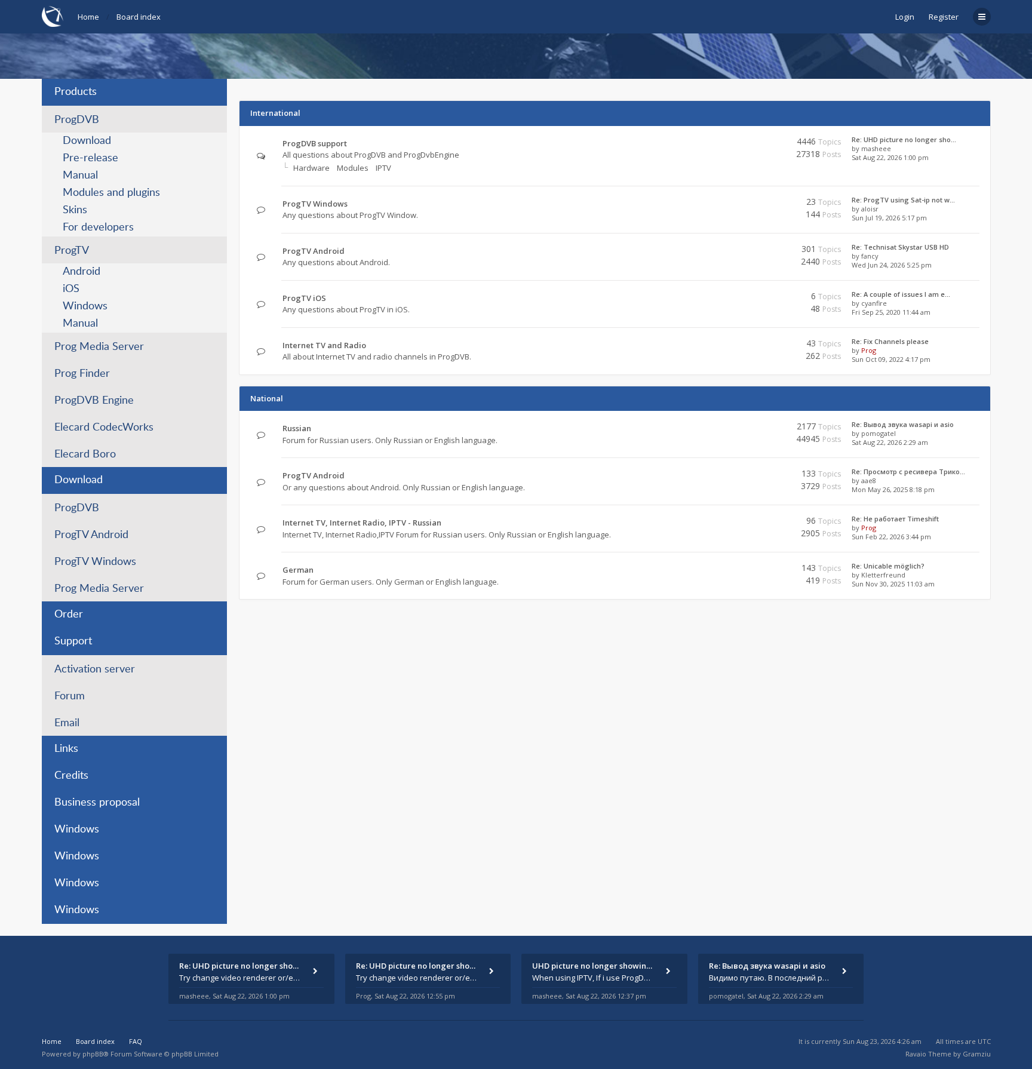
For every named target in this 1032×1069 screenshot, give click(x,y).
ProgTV (71, 250)
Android (81, 271)
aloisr (870, 208)
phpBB (92, 1053)
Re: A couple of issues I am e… (901, 294)
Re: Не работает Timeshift (895, 518)
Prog (868, 350)
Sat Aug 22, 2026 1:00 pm (890, 157)
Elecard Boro (85, 454)
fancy (870, 255)
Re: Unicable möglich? (888, 565)
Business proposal (97, 802)
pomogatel (878, 433)
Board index (138, 16)
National (266, 398)
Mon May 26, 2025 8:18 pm (893, 489)
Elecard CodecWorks (103, 427)
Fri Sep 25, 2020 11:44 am (891, 312)
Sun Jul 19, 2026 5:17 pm (889, 217)
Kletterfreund (883, 574)
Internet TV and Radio (324, 345)
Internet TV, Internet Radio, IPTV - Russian (361, 522)
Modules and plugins (111, 193)
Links (66, 749)
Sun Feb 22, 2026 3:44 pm (891, 536)
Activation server (94, 669)
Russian (296, 428)
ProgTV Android (91, 535)
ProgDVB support (314, 143)
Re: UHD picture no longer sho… (904, 139)
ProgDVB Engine (94, 400)
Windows (85, 306)
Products (75, 92)
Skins (75, 210)
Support (73, 641)
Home (88, 16)
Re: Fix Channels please (890, 341)
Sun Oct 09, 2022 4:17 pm (891, 359)
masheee (876, 148)
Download (87, 141)
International (275, 112)
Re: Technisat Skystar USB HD (900, 246)
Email (66, 723)
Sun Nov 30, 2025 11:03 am (893, 583)
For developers (98, 227)
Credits (71, 775)
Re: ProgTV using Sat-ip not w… (903, 199)
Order (68, 614)
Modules (352, 167)
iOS (71, 289)
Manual (80, 175)
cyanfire (874, 303)
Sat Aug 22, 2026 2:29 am (890, 442)
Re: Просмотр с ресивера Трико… (908, 471)
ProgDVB (76, 120)
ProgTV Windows (95, 562)
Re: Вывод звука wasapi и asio (903, 424)
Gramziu (977, 1053)
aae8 (868, 480)
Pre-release (90, 158)
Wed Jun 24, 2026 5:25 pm (892, 264)
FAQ (135, 1041)
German (298, 569)
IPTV (383, 167)
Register (944, 16)
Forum (69, 696)
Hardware (311, 167)
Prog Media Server (99, 347)
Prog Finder (82, 373)
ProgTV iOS (304, 298)
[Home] (52, 16)
